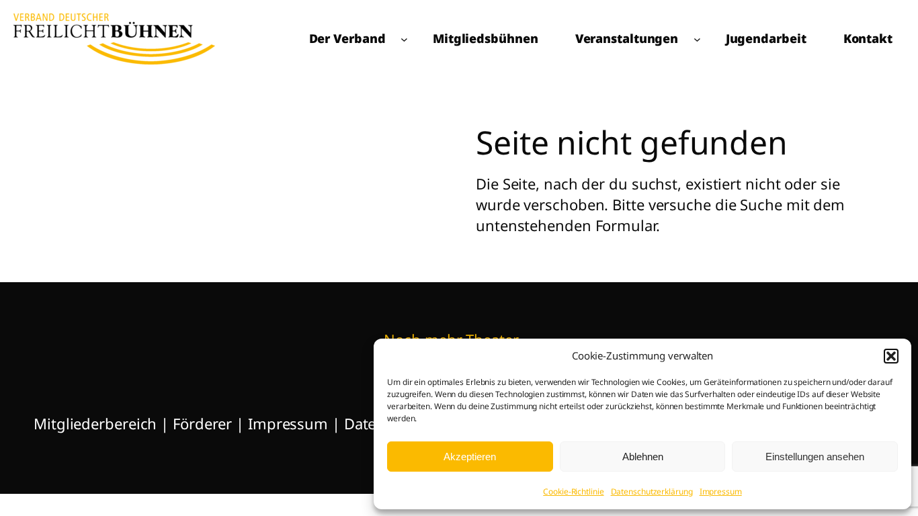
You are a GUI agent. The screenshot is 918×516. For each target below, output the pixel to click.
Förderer (204, 423)
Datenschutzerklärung (652, 491)
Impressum (721, 491)
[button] (891, 356)
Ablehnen (642, 456)
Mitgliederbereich (95, 423)
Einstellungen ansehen (814, 456)
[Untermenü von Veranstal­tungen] (697, 39)
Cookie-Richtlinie (573, 491)
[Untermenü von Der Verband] (404, 39)
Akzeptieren (470, 456)
